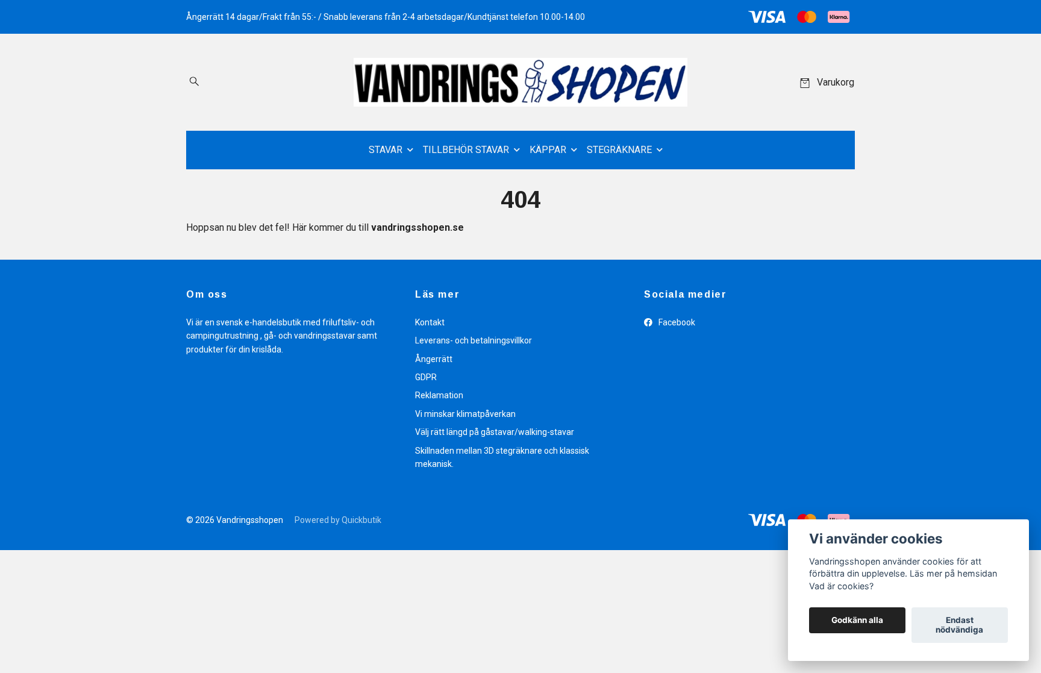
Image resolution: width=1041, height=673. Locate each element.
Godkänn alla (857, 620)
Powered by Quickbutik (338, 520)
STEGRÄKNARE (619, 149)
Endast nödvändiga (959, 625)
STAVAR (385, 149)
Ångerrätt (433, 359)
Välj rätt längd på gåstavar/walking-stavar (494, 432)
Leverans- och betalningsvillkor (473, 340)
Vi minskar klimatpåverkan (465, 414)
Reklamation (439, 395)
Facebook (676, 322)
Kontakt (430, 322)
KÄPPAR (548, 149)
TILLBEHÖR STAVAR (466, 149)
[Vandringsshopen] (520, 82)
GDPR (426, 377)
